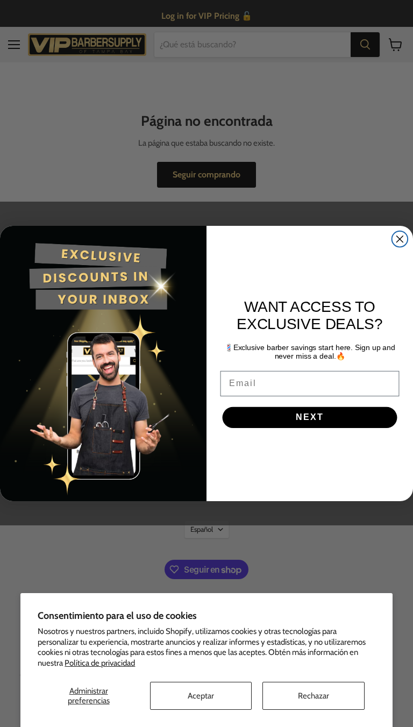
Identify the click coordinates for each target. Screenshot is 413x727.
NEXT (309, 417)
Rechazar (313, 696)
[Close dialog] (400, 239)
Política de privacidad (100, 663)
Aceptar (201, 696)
